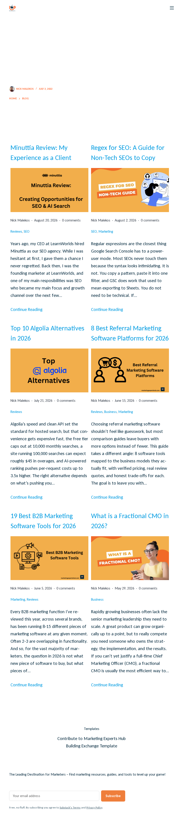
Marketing (105, 231)
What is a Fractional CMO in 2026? (130, 521)
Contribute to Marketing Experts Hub (91, 738)
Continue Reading (26, 309)
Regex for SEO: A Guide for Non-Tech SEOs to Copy (127, 152)
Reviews (16, 231)
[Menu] (172, 8)
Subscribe (113, 796)
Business (110, 412)
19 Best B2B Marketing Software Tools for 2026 (43, 521)
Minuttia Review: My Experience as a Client (40, 152)
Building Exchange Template (91, 746)
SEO (26, 231)
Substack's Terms (70, 807)
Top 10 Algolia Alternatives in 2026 (47, 333)
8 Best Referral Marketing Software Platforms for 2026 (130, 333)
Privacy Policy (94, 807)
